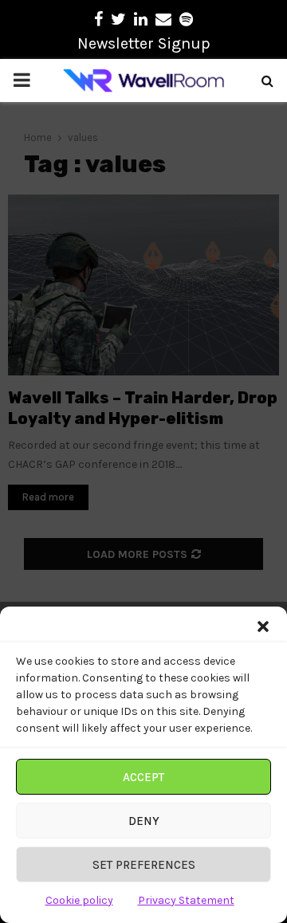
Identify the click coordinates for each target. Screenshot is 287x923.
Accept (143, 777)
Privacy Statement (186, 900)
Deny (143, 821)
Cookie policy (79, 900)
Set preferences (143, 865)
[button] (263, 626)
